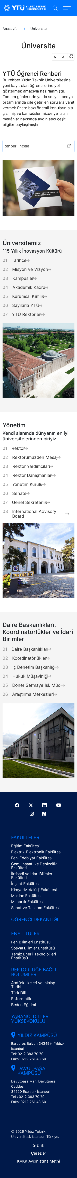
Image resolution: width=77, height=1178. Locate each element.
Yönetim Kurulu (27, 484)
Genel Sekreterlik (29, 502)
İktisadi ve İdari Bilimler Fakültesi (31, 876)
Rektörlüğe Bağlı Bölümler (33, 972)
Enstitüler (25, 933)
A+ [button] (56, 57)
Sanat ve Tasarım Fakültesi (35, 907)
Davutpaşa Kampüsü (31, 1071)
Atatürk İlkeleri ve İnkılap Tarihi (33, 985)
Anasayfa (10, 28)
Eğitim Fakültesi (25, 846)
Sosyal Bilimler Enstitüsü (33, 948)
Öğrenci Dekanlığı (34, 919)
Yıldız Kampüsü (37, 1035)
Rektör (18, 448)
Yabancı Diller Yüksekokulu (30, 1019)
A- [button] (64, 57)
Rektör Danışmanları (32, 475)
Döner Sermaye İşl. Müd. (37, 685)
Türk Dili (18, 992)
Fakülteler (25, 837)
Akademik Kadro (28, 287)
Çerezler (38, 1153)
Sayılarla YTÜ (25, 305)
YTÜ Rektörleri (27, 314)
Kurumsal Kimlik (28, 296)
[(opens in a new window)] (17, 805)
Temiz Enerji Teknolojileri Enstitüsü (33, 956)
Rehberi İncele (16, 146)
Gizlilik (38, 1145)
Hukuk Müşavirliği (30, 676)
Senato (19, 493)
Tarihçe (19, 260)
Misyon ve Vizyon (30, 269)
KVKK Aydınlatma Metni (38, 1161)
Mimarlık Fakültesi (27, 901)
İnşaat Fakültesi (25, 883)
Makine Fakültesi (26, 895)
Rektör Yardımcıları (31, 466)
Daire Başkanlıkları (30, 649)
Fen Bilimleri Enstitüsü (30, 942)
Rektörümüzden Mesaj (35, 457)
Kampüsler (23, 278)
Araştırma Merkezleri (33, 694)
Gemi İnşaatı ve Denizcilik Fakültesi (34, 866)
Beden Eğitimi (23, 1004)
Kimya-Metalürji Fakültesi (34, 889)
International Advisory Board (34, 514)
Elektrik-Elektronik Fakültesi (36, 852)
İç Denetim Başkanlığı (34, 667)
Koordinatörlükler (29, 658)
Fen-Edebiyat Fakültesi (31, 858)
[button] (70, 56)
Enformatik (21, 998)
